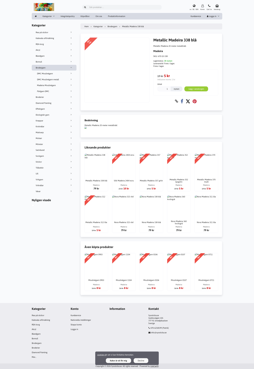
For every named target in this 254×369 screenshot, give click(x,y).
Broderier (40, 97)
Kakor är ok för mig (118, 360)
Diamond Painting (43, 103)
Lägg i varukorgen (196, 89)
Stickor (39, 162)
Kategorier (47, 16)
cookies (100, 355)
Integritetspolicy (68, 16)
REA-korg (40, 44)
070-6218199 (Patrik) (160, 328)
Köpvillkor (85, 16)
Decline (141, 360)
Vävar (38, 191)
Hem (86, 26)
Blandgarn (40, 56)
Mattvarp (40, 132)
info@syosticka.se (159, 332)
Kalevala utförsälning (45, 38)
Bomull (39, 62)
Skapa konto (76, 324)
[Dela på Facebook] (182, 101)
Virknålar (40, 185)
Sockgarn (40, 156)
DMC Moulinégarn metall (48, 79)
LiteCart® (154, 366)
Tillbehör (40, 168)
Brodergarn (40, 68)
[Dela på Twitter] (188, 101)
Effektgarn (40, 109)
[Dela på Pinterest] (195, 101)
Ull (37, 173)
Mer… (34, 357)
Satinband (40, 150)
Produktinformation (116, 16)
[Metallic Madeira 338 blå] (36, 205)
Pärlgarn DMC (43, 91)
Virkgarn (39, 179)
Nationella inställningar (81, 320)
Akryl (38, 50)
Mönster (39, 144)
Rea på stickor (42, 32)
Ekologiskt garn (42, 115)
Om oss (99, 16)
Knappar (39, 121)
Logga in (212, 16)
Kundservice (196, 16)
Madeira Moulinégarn (46, 85)
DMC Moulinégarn (45, 73)
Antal (159, 84)
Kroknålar (40, 126)
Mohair (39, 138)
